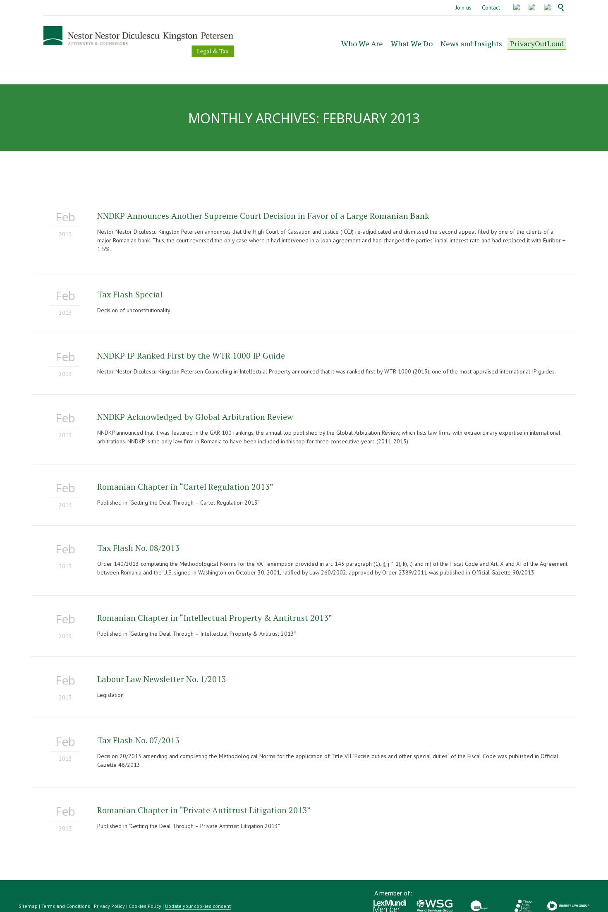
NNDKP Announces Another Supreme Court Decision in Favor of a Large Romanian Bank (263, 215)
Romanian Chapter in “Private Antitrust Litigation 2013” (204, 810)
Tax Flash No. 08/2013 (138, 547)
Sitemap (28, 906)
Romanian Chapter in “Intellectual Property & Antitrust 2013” (214, 617)
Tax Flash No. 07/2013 (138, 740)
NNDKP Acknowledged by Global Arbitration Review (195, 416)
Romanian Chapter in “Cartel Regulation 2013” (185, 486)
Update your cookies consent (198, 906)
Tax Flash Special (130, 294)
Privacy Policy (109, 906)
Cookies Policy (145, 906)
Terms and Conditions (65, 906)
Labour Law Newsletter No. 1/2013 (161, 679)
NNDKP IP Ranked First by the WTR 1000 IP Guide (191, 355)
